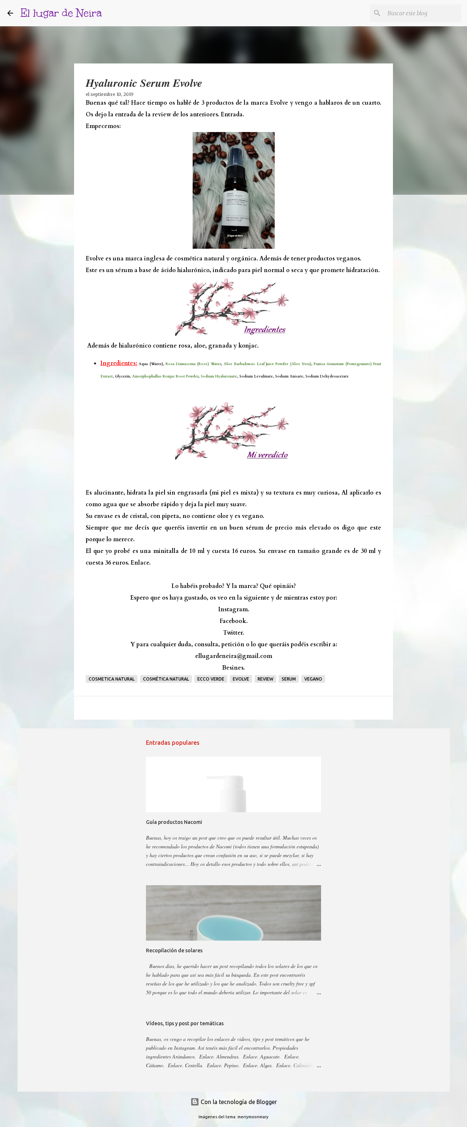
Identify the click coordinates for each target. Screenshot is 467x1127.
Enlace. (141, 563)
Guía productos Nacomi (174, 822)
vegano (313, 679)
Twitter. (233, 633)
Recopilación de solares (174, 950)
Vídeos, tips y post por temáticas (185, 1023)
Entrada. (232, 115)
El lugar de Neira (61, 13)
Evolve (241, 679)
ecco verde (210, 679)
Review (265, 679)
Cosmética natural (166, 679)
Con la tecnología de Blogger (238, 1102)
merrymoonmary (253, 1117)
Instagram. (233, 609)
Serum (289, 679)
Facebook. (234, 621)
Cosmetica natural (112, 679)
